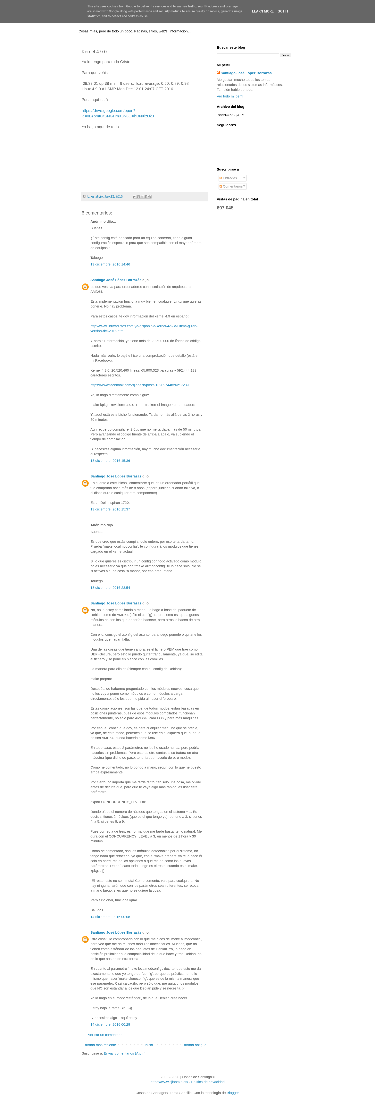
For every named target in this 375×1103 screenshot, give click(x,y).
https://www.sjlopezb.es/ (169, 1082)
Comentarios (232, 186)
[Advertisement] (144, 161)
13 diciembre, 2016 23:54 (110, 588)
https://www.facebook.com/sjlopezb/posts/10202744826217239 (139, 385)
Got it (283, 11)
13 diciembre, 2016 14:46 (110, 264)
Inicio (149, 1045)
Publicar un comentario (104, 1035)
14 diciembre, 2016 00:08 (110, 917)
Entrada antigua (194, 1045)
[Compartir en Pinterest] (150, 197)
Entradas (229, 178)
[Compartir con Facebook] (146, 197)
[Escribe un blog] (138, 197)
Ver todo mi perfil (230, 96)
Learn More (263, 11)
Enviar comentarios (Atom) (125, 1053)
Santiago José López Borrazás (115, 280)
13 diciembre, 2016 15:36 (110, 461)
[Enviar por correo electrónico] (135, 197)
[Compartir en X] (142, 197)
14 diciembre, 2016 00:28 (110, 1024)
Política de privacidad (208, 1082)
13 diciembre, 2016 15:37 (110, 509)
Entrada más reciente (99, 1045)
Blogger (233, 1093)
